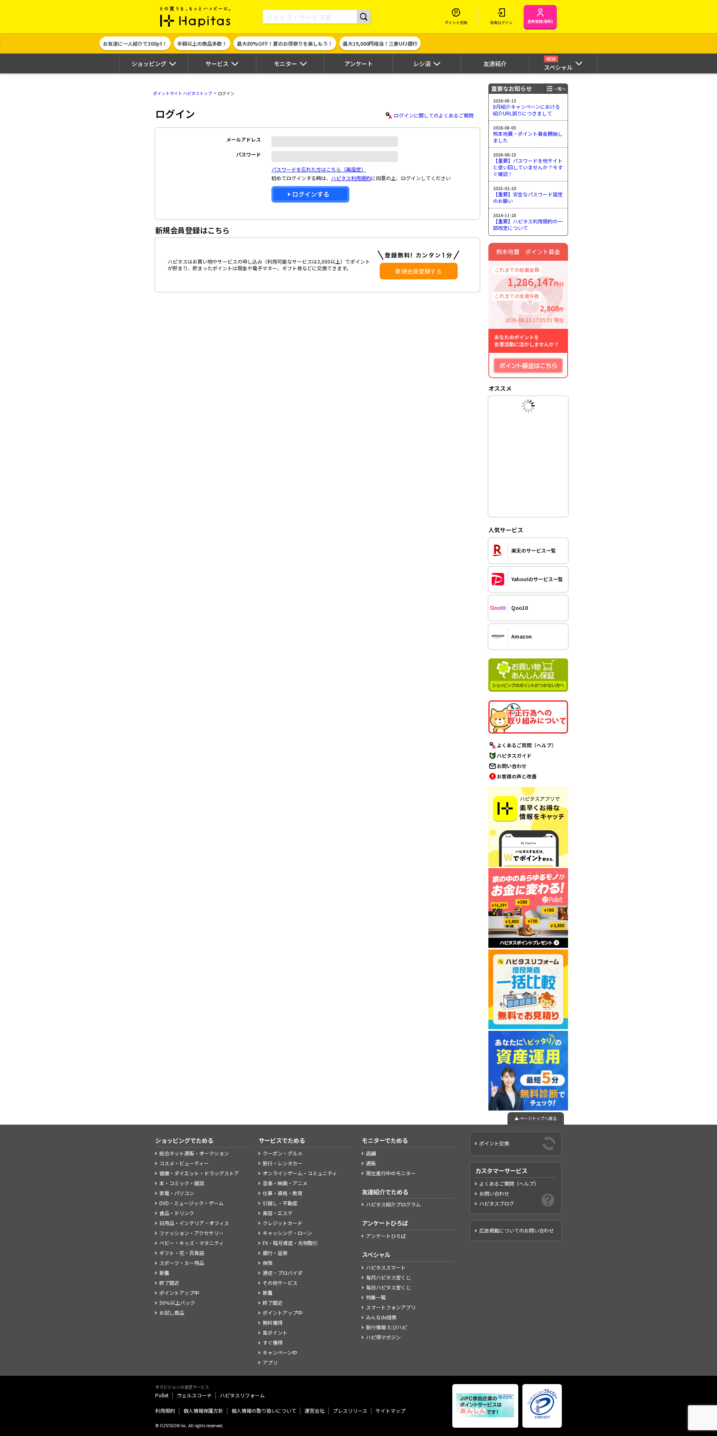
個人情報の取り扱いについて (264, 1410)
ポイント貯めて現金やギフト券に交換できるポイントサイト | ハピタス (195, 16)
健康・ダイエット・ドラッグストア (199, 1173)
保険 (268, 1262)
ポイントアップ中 (179, 1292)
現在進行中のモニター (391, 1173)
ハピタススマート (386, 1267)
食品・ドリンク (176, 1212)
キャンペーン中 (280, 1352)
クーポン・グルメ (282, 1153)
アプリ (270, 1362)
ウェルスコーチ (194, 1395)
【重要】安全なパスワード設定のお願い (528, 197)
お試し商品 (171, 1312)
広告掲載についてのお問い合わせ (516, 1230)
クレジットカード (282, 1222)
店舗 (371, 1153)
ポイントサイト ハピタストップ (182, 93)
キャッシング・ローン (287, 1232)
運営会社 (314, 1410)
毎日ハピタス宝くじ (388, 1287)
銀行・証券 (275, 1252)
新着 (164, 1272)
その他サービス (280, 1282)
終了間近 (169, 1282)
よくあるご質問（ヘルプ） (526, 745)
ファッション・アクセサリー (191, 1232)
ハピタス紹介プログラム (393, 1204)
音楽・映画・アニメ (285, 1182)
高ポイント (275, 1332)
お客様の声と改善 (517, 776)
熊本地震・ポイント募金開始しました (528, 137)
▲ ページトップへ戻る (536, 1118)
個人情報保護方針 (203, 1410)
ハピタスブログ (496, 1203)
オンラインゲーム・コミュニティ (300, 1173)
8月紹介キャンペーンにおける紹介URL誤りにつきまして (526, 110)
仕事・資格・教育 (282, 1192)
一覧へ (560, 89)
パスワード (248, 154)
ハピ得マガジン (383, 1337)
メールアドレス (243, 139)
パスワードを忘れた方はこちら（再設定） (318, 169)
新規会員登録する (418, 271)
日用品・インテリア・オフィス (194, 1222)
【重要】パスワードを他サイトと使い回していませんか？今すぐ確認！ (528, 167)
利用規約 (165, 1410)
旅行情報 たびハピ (386, 1327)
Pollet (161, 1395)
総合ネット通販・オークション (194, 1153)
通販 (371, 1163)
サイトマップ (390, 1410)
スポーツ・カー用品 (181, 1262)
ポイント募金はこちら (528, 365)
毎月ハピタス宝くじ (388, 1277)
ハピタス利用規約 (351, 177)
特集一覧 (376, 1297)
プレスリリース (350, 1410)
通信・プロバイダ (282, 1272)
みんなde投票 (381, 1317)
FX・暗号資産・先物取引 (290, 1242)
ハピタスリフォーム (242, 1395)
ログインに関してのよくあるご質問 (433, 115)
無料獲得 (273, 1322)
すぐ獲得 (273, 1342)
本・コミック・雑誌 (181, 1182)
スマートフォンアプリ (391, 1307)
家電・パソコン (176, 1192)
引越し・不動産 (280, 1202)
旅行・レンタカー (282, 1163)
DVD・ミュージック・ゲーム (191, 1202)
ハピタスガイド (514, 755)
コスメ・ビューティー (184, 1163)
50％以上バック (177, 1302)
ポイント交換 (494, 1143)
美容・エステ (278, 1212)
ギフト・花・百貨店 (181, 1252)
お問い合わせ (512, 765)
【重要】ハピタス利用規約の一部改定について (528, 224)
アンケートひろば (386, 1235)
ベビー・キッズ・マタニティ (191, 1242)
